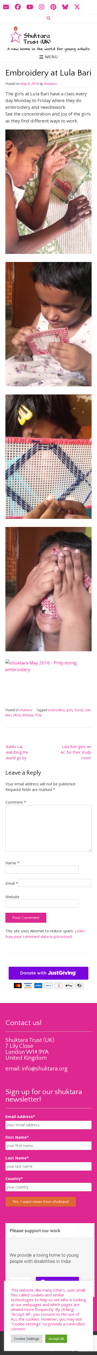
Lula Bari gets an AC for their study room (76, 752)
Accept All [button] (56, 1338)
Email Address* (20, 1116)
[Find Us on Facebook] (17, 7)
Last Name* (17, 1157)
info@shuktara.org (45, 1068)
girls (70, 710)
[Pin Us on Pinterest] (53, 7)
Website (12, 896)
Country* (14, 1178)
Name (12, 862)
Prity (38, 715)
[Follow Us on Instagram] (41, 7)
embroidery (56, 710)
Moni (17, 715)
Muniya (27, 715)
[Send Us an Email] (6, 7)
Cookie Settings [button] (26, 1338)
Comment (15, 802)
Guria (78, 710)
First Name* (17, 1137)
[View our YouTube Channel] (29, 7)
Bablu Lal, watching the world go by (17, 752)
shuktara (50, 83)
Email (11, 883)
